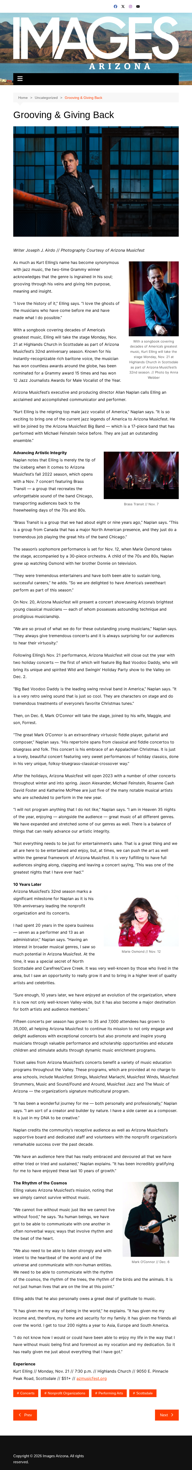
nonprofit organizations (66, 1393)
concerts (27, 1393)
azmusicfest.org (91, 1378)
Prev (28, 1415)
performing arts (110, 1393)
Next (164, 1415)
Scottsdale (144, 1393)
